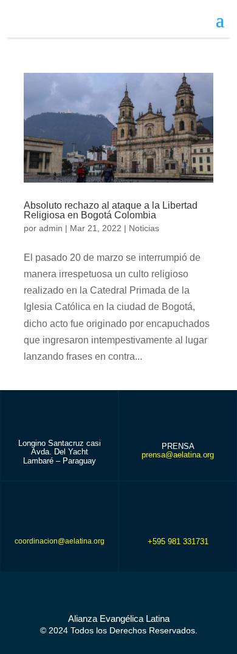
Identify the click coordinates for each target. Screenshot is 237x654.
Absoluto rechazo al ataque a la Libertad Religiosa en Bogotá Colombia (110, 210)
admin (51, 228)
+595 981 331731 (178, 541)
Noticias (144, 228)
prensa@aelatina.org (178, 454)
